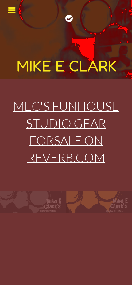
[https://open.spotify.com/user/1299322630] (69, 18)
